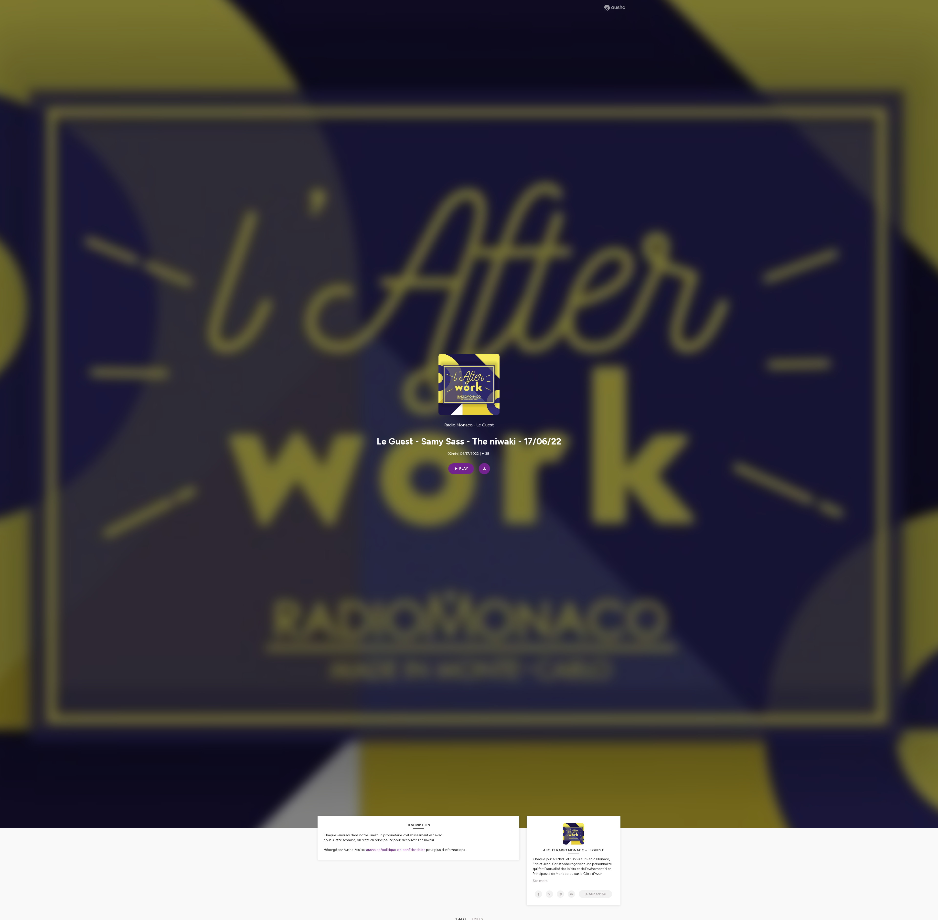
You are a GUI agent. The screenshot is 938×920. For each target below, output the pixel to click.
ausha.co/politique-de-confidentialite (395, 850)
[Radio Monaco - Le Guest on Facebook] (538, 894)
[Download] (484, 468)
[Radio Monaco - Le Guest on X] (549, 894)
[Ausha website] (614, 8)
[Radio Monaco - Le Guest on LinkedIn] (571, 894)
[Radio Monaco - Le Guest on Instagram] (560, 894)
